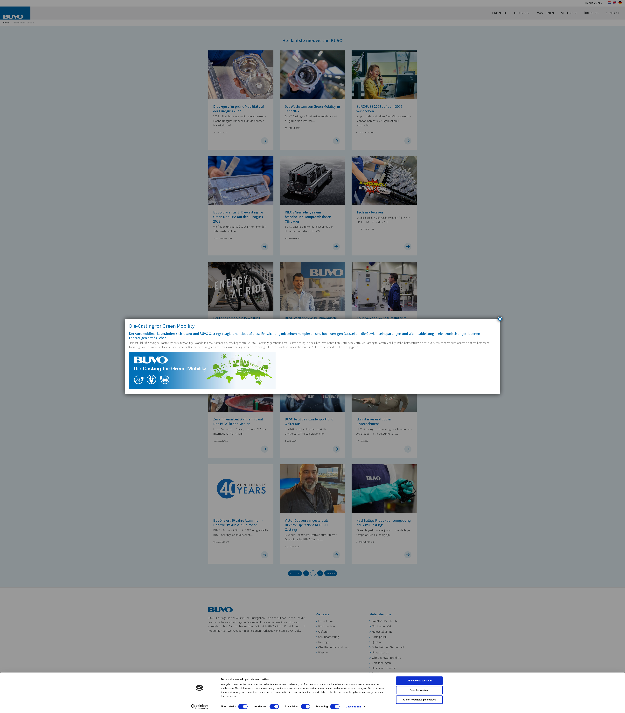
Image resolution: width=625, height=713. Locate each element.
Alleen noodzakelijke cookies (419, 699)
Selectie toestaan (419, 690)
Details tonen (353, 706)
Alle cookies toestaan (419, 680)
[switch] (274, 706)
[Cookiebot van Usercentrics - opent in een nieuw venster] (199, 706)
